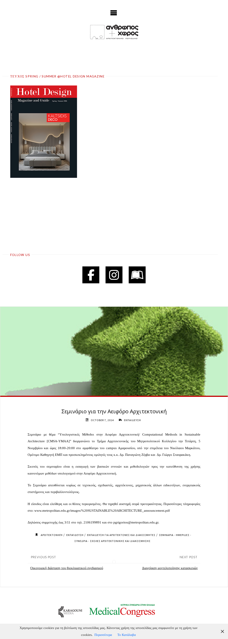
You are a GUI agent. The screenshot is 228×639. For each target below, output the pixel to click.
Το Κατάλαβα (126, 635)
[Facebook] (90, 274)
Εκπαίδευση (74, 535)
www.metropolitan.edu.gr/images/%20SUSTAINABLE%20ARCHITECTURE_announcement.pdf (102, 510)
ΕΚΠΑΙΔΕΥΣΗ (132, 420)
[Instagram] (114, 274)
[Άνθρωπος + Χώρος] (114, 31)
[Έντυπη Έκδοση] (137, 274)
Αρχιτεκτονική (52, 535)
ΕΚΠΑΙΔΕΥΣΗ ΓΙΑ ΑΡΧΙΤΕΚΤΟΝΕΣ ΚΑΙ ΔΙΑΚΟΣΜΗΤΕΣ (121, 535)
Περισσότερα (103, 635)
